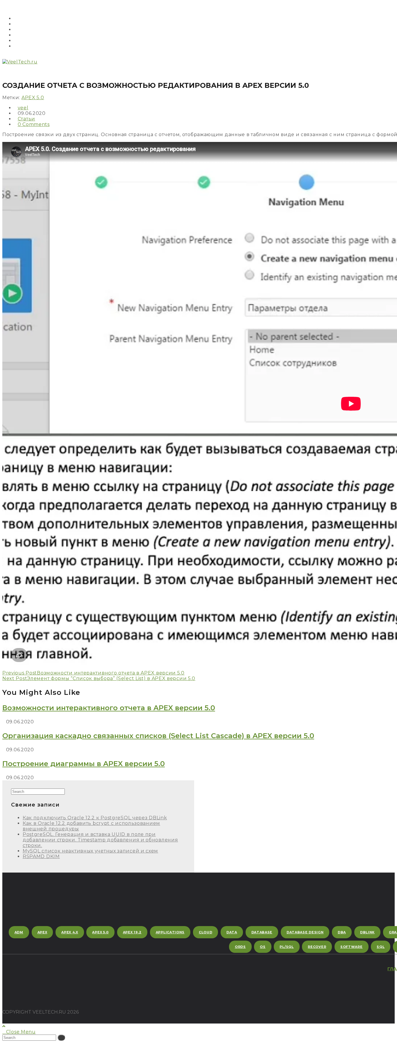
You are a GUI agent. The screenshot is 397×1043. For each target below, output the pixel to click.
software (351, 947)
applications (170, 932)
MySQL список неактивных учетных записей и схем (90, 851)
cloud (205, 932)
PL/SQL (287, 947)
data (231, 932)
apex (42, 932)
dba (342, 932)
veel (23, 108)
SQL (381, 947)
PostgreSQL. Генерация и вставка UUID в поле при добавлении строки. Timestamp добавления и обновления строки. (100, 840)
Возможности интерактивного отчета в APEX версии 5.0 (108, 708)
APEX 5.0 (33, 97)
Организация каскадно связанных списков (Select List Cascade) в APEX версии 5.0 (158, 735)
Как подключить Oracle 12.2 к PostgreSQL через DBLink (95, 817)
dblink (367, 932)
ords (240, 947)
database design (305, 932)
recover (317, 947)
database (262, 932)
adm (19, 932)
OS (262, 947)
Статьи (26, 119)
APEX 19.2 (132, 932)
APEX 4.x (69, 932)
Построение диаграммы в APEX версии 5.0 (83, 763)
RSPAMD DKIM (41, 856)
